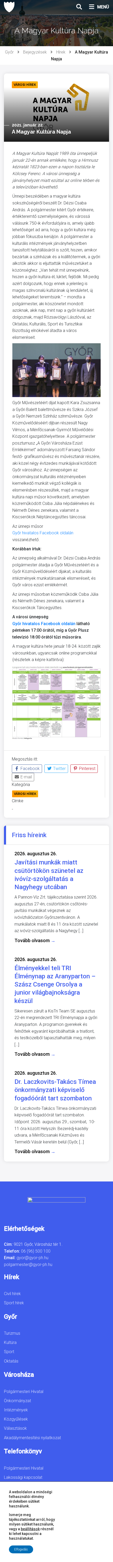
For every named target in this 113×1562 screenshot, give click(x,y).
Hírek (60, 52)
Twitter (59, 768)
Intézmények (16, 1409)
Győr (9, 52)
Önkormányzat (17, 1400)
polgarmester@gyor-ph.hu (28, 1264)
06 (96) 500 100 (35, 1251)
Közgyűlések (16, 1419)
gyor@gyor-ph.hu (32, 1257)
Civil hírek (12, 1293)
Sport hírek (14, 1302)
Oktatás (11, 1361)
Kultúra (10, 1342)
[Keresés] (79, 7)
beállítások (30, 1529)
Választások (15, 1428)
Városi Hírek (25, 794)
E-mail (25, 776)
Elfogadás (21, 1549)
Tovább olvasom (34, 940)
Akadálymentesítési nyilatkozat (32, 1437)
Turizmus (12, 1333)
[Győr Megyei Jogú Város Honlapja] (9, 7)
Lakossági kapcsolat (23, 1477)
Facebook (29, 768)
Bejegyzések (35, 52)
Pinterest (86, 768)
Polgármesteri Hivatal (23, 1391)
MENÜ (103, 6)
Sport (9, 1351)
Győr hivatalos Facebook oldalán (42, 532)
